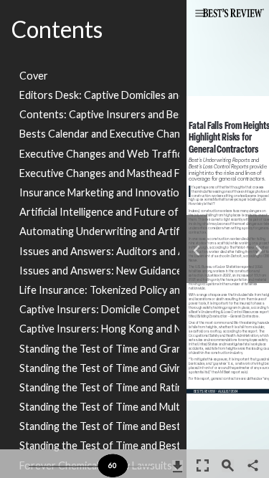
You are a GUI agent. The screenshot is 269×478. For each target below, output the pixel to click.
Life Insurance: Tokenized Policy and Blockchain (99, 290)
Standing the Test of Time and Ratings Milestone (99, 387)
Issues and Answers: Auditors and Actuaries (99, 251)
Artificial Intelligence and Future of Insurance (99, 212)
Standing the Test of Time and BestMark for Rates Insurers (99, 445)
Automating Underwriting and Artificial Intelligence (99, 231)
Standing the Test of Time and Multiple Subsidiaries (99, 407)
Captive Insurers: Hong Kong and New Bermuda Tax (99, 328)
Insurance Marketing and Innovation (99, 192)
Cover (33, 76)
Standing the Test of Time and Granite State (99, 349)
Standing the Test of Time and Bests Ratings (99, 426)
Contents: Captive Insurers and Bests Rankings (99, 114)
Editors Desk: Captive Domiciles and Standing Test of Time (99, 95)
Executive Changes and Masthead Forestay (99, 173)
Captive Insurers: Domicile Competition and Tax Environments (99, 309)
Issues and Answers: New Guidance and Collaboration (99, 270)
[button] (200, 14)
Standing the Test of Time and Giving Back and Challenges (99, 368)
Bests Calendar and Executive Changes (99, 134)
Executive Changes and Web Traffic (99, 154)
